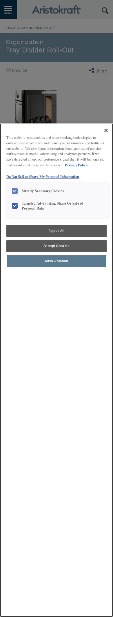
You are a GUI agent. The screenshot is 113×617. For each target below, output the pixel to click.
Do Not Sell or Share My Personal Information (42, 176)
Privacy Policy (76, 165)
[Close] (106, 130)
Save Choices (56, 261)
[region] (56, 370)
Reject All (57, 230)
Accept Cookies (56, 245)
